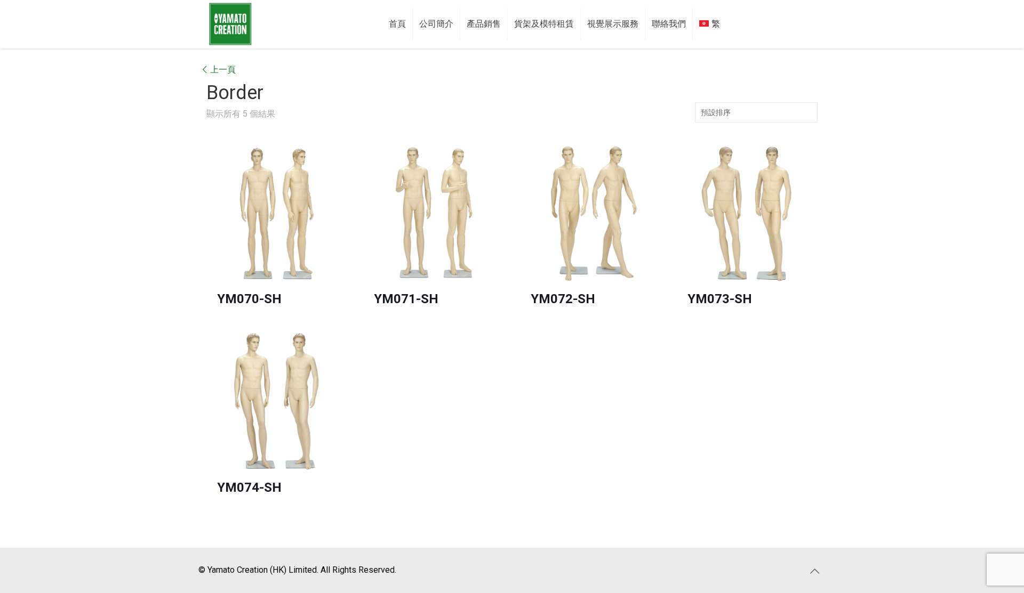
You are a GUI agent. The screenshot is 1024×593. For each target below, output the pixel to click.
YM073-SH (719, 298)
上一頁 (223, 69)
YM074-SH (249, 487)
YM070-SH (249, 298)
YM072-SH (563, 298)
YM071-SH (406, 298)
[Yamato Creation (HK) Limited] (230, 24)
